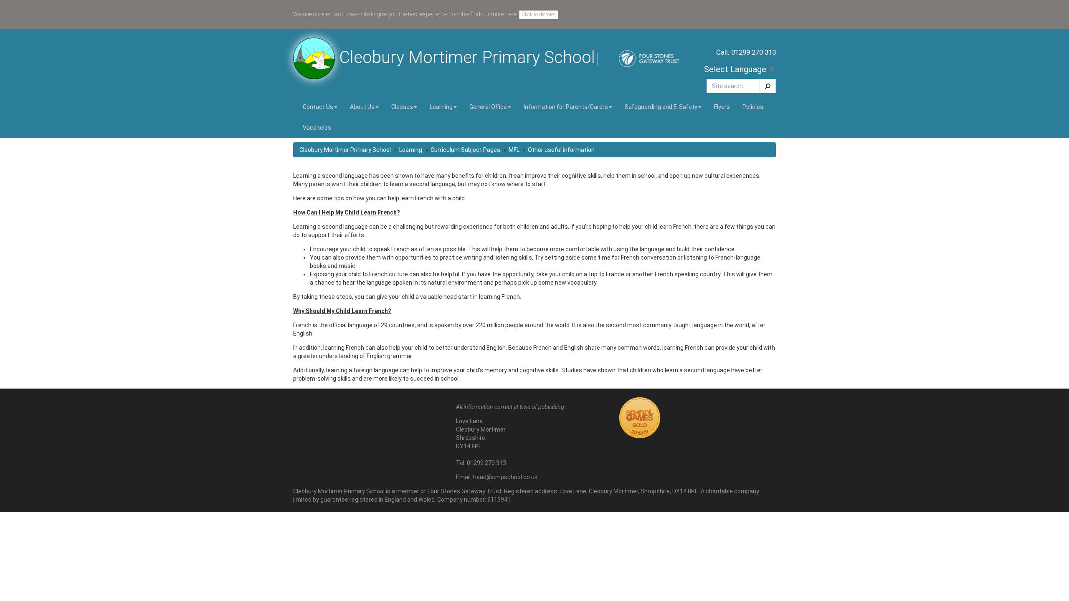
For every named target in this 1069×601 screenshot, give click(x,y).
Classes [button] (402, 107)
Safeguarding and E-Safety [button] (661, 107)
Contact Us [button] (318, 107)
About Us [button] (362, 107)
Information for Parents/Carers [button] (566, 107)
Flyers (722, 107)
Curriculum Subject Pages (465, 149)
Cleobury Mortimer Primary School (345, 149)
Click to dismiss (538, 15)
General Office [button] (488, 107)
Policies (752, 107)
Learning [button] (441, 107)
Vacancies (317, 127)
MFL (514, 149)
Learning (410, 149)
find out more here (494, 14)
